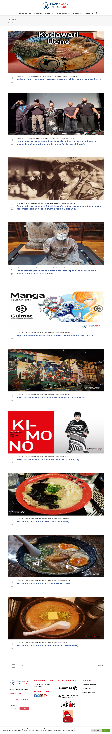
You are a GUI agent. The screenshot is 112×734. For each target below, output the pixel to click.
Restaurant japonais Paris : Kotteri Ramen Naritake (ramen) (47, 645)
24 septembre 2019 (65, 518)
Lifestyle (89, 13)
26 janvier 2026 (66, 332)
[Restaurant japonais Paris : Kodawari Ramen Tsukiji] (56, 556)
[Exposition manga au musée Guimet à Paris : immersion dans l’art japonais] (56, 308)
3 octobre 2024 (66, 394)
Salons (41, 332)
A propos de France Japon (89, 684)
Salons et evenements (55, 138)
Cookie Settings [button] (96, 730)
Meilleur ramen (43, 76)
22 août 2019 (64, 642)
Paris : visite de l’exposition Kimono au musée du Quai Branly (48, 459)
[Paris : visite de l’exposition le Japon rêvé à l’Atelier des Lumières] (56, 370)
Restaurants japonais (44, 13)
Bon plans (28, 76)
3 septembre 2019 (65, 580)
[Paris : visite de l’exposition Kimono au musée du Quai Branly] (56, 432)
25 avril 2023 (66, 456)
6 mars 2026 (62, 268)
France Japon (21, 76)
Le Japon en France (34, 76)
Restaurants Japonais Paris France (54, 76)
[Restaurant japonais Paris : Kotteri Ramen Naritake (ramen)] (56, 618)
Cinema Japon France (35, 138)
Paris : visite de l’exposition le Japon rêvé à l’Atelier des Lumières (51, 397)
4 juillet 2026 (75, 76)
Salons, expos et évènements (70, 13)
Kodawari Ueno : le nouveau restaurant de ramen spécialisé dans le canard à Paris (59, 79)
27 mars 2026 (73, 203)
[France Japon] (56, 5)
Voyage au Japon (24, 13)
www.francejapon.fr (15, 693)
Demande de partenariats (89, 692)
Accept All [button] (106, 730)
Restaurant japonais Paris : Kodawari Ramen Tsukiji (43, 583)
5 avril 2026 (72, 138)
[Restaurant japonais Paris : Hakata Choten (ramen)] (56, 494)
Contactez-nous (86, 688)
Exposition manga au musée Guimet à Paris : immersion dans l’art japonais (55, 335)
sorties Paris (65, 76)
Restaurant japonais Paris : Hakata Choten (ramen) (43, 521)
